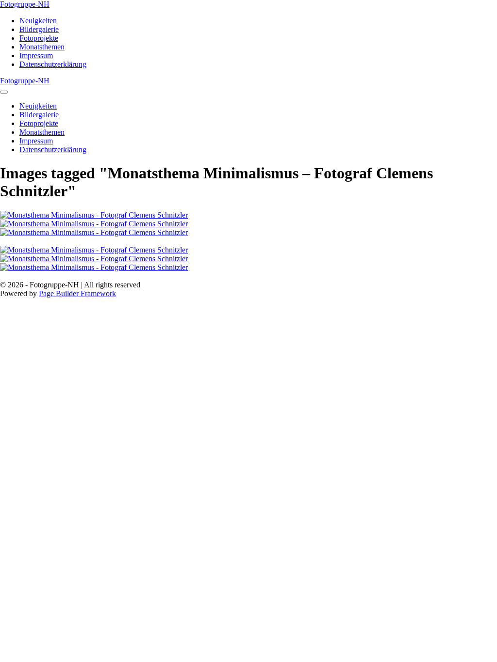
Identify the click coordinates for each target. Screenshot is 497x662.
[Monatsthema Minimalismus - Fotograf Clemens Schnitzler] (248, 215)
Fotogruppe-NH (25, 4)
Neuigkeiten (38, 20)
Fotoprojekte (38, 38)
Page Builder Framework (77, 293)
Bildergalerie (39, 29)
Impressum (36, 55)
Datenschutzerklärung (52, 64)
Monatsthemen (42, 47)
